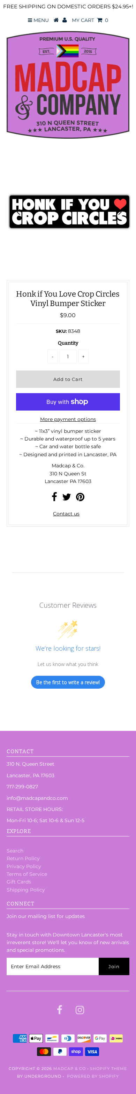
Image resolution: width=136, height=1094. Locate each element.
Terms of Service (27, 874)
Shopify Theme (108, 1068)
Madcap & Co (69, 1068)
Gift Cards (19, 882)
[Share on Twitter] (66, 499)
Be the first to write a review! (68, 682)
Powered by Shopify (93, 1076)
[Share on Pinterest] (80, 499)
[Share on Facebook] (54, 499)
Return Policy (23, 858)
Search (15, 851)
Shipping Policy (26, 890)
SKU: (61, 331)
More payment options (68, 419)
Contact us (66, 514)
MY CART (90, 20)
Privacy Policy (24, 866)
